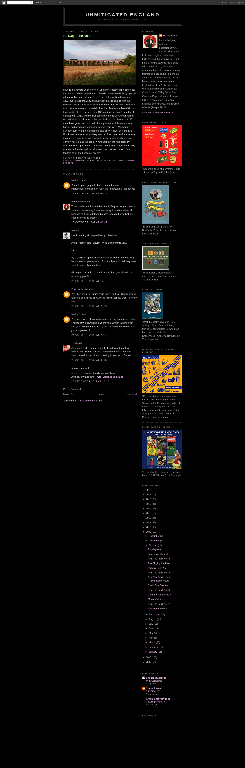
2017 (149, 494)
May (151, 633)
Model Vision (154, 599)
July (151, 623)
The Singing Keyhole (158, 563)
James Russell (154, 688)
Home (101, 394)
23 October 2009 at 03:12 (89, 193)
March (152, 642)
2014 (149, 508)
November (154, 540)
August (153, 619)
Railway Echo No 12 (158, 568)
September (155, 614)
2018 (149, 490)
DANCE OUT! (152, 691)
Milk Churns (104, 160)
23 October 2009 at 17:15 (89, 281)
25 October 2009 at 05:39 (89, 360)
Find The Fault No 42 (159, 604)
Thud (74, 343)
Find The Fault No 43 (159, 590)
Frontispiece (154, 549)
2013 (149, 513)
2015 (149, 504)
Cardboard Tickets (84, 160)
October (153, 545)
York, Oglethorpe (154, 681)
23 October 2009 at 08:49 (89, 222)
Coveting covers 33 (155, 702)
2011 (149, 522)
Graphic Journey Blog (158, 698)
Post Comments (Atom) (90, 400)
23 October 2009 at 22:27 (89, 306)
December (154, 536)
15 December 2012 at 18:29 (90, 381)
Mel (73, 230)
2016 (149, 499)
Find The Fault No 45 (159, 558)
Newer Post (69, 394)
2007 (149, 662)
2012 (149, 518)
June (152, 628)
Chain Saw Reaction (158, 585)
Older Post (131, 394)
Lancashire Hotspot (158, 554)
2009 (149, 531)
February (154, 647)
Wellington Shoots (157, 608)
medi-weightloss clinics (110, 376)
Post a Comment (72, 389)
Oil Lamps (119, 160)
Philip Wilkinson (79, 289)
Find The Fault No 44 (159, 572)
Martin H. (76, 180)
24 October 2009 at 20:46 (89, 335)
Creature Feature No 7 (159, 594)
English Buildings (156, 678)
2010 (149, 527)
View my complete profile (157, 112)
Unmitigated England (123, 14)
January (153, 651)
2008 (149, 657)
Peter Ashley (78, 201)
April (151, 637)
